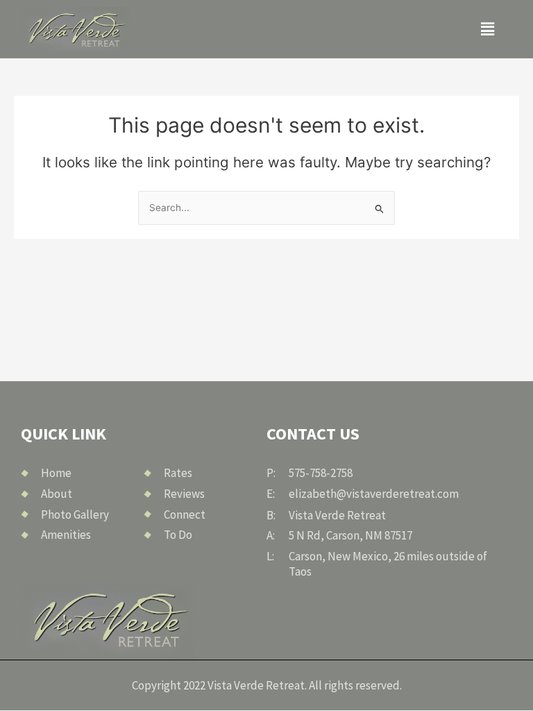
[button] (487, 29)
